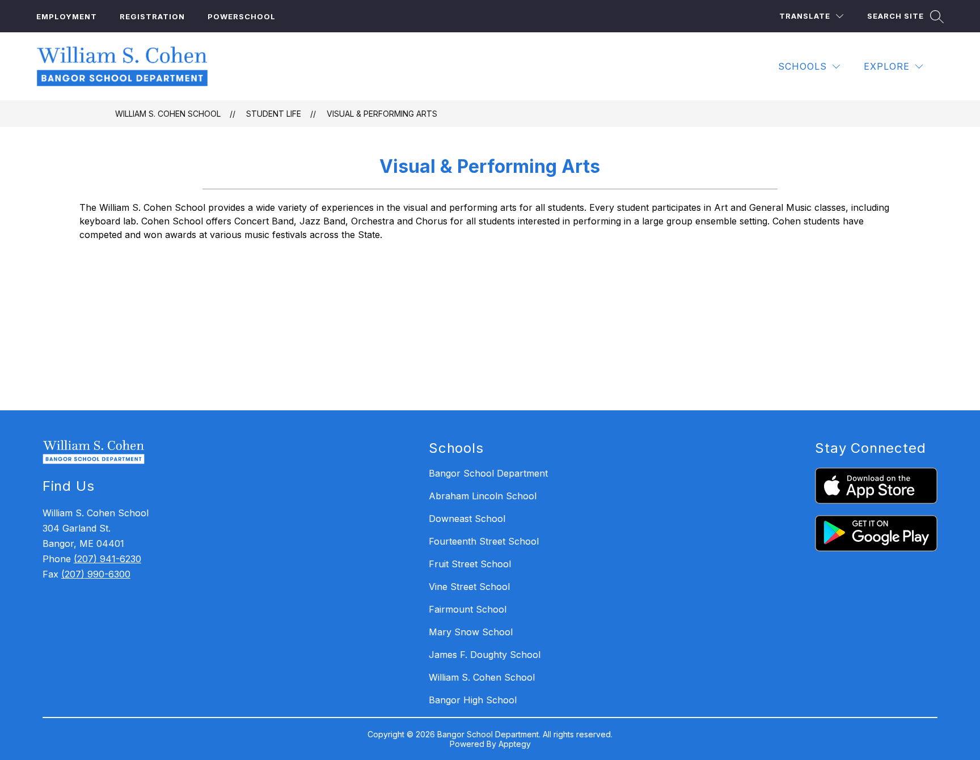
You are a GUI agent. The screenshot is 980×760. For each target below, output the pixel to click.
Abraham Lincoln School (483, 496)
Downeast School (467, 518)
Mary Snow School (471, 632)
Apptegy (515, 744)
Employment (66, 16)
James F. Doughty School (484, 654)
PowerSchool (242, 16)
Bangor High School (473, 700)
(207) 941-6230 (107, 558)
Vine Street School (469, 586)
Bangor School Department (488, 473)
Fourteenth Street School (484, 541)
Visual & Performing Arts (382, 113)
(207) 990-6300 (95, 574)
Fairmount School (467, 609)
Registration (152, 16)
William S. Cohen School (168, 113)
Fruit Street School (470, 564)
